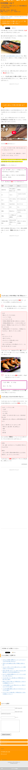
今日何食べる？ (7, 3)
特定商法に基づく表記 (6, 751)
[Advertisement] (14, 89)
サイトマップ (4, 759)
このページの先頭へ (14, 768)
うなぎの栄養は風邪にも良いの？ (13, 55)
